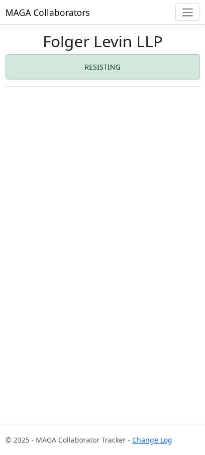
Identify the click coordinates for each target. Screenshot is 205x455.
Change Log (152, 440)
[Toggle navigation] (187, 12)
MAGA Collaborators (47, 12)
